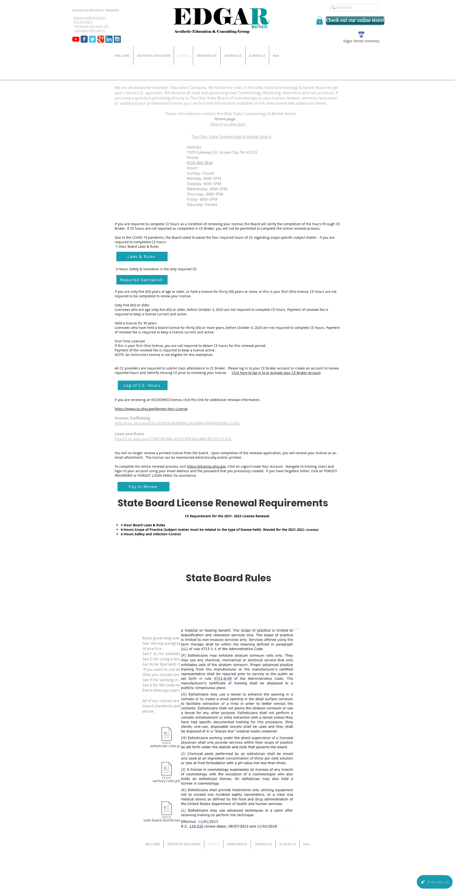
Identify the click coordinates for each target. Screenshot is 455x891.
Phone (192, 157)
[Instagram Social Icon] (117, 39)
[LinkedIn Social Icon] (109, 39)
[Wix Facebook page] (84, 39)
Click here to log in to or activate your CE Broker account (276, 372)
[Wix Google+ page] (100, 39)
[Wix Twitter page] (92, 39)
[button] (319, 20)
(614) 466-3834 (200, 162)
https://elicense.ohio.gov (206, 466)
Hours (192, 168)
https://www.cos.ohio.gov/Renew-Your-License (151, 408)
